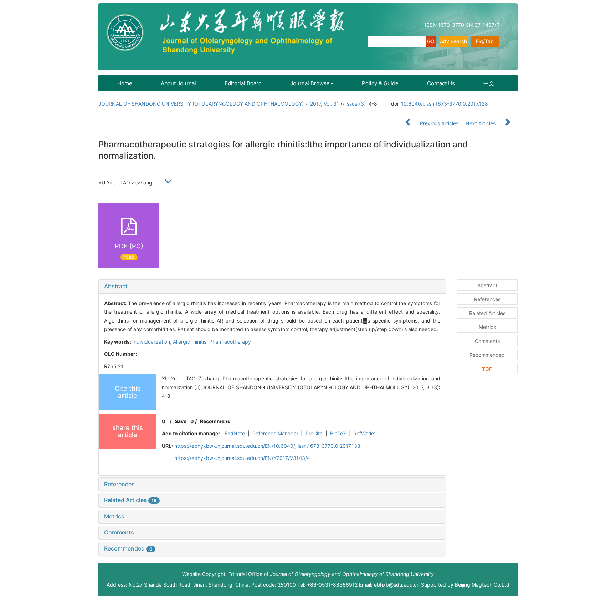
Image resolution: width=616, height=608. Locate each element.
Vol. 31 (331, 104)
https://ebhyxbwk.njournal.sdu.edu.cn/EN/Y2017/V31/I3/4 (242, 458)
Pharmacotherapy (230, 342)
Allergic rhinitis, (191, 342)
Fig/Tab (485, 41)
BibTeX (338, 433)
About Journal (178, 83)
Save (180, 421)
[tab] (272, 286)
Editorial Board (243, 83)
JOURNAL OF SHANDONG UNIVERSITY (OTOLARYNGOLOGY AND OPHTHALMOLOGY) (201, 104)
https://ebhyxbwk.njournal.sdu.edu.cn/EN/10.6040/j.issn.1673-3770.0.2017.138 (267, 446)
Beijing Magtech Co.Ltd (482, 585)
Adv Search (453, 41)
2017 (315, 104)
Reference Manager (275, 433)
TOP (487, 369)
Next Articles (481, 123)
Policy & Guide (380, 83)
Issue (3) (355, 104)
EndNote (235, 433)
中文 (488, 83)
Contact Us (441, 83)
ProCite (314, 433)
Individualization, (152, 342)
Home (124, 83)
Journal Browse (310, 83)
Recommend (215, 421)
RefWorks (364, 433)
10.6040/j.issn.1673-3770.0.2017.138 (444, 104)
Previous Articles (439, 123)
